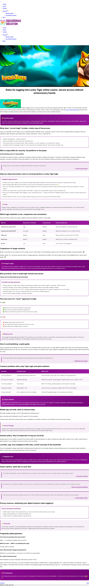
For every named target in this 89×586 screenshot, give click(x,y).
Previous (2, 583)
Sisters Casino (10, 13)
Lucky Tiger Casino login (72, 109)
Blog (4, 17)
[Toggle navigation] (0, 1)
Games (5, 8)
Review (5, 11)
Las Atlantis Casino (11, 15)
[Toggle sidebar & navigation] (0, 44)
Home (4, 4)
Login (4, 6)
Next (87, 583)
